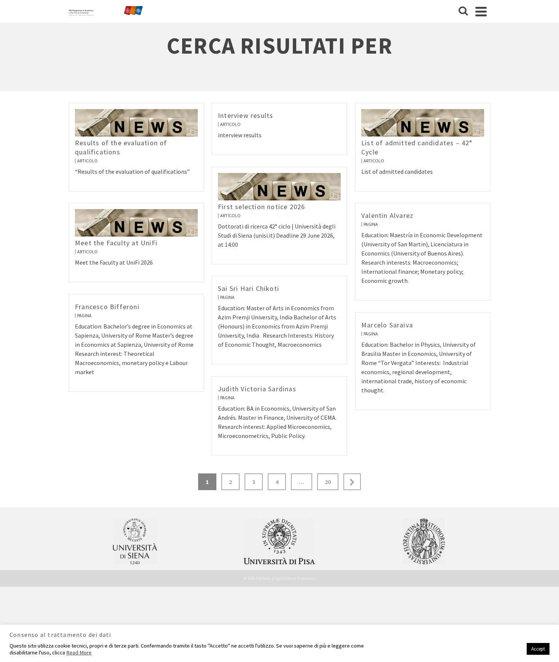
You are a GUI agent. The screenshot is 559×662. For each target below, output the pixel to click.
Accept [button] (538, 649)
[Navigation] (481, 11)
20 (328, 482)
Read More (79, 652)
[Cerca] (463, 11)
